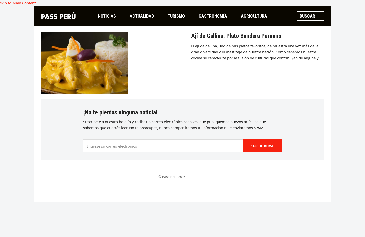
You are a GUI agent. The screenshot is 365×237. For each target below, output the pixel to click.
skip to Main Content (18, 2)
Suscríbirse (262, 145)
